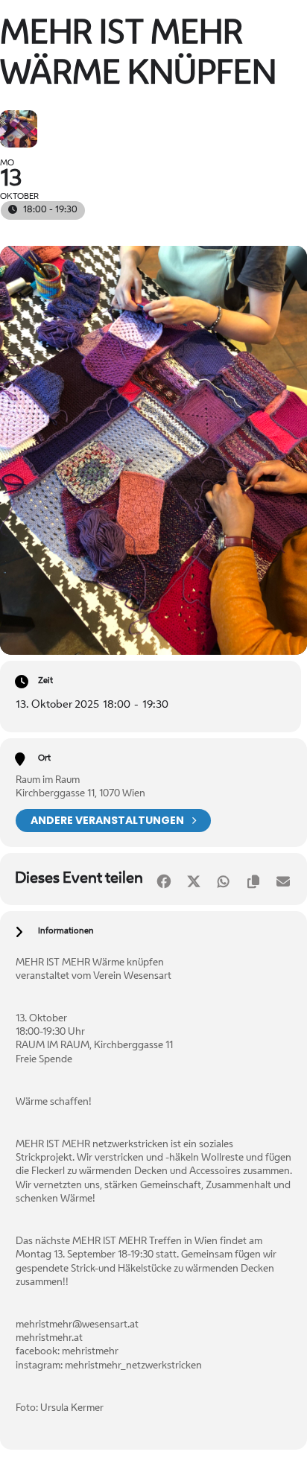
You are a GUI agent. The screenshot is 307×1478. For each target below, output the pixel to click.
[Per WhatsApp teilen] (223, 879)
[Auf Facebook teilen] (164, 879)
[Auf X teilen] (193, 879)
